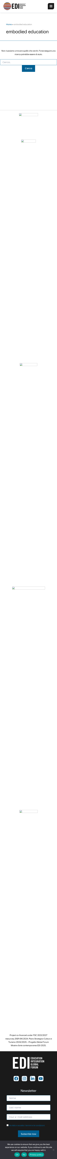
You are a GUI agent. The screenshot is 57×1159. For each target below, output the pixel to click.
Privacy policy (36, 1154)
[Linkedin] (32, 1078)
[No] (53, 1149)
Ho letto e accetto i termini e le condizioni (27, 1125)
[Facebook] (16, 1078)
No (24, 1154)
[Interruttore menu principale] (51, 6)
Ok (17, 1154)
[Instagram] (24, 1078)
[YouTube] (40, 1078)
